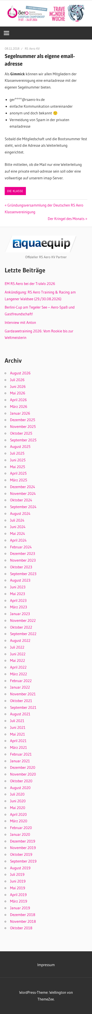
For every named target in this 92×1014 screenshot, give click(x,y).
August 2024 (20, 513)
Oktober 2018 (21, 927)
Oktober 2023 (21, 567)
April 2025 (18, 473)
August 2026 (20, 373)
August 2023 (20, 580)
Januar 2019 (20, 907)
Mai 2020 (17, 807)
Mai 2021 (17, 734)
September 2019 (23, 861)
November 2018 (23, 921)
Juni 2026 (18, 386)
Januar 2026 (20, 413)
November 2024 (23, 493)
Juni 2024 (17, 526)
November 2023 (23, 560)
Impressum (46, 964)
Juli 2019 (17, 874)
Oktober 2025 (21, 433)
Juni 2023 (17, 587)
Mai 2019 (17, 887)
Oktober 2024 (21, 500)
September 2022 (23, 633)
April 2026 (18, 399)
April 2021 (18, 740)
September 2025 (23, 440)
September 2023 (23, 573)
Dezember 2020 (22, 767)
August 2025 (20, 446)
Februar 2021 (21, 754)
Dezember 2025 (22, 419)
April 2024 (18, 540)
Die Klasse (15, 191)
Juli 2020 (17, 794)
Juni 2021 (17, 727)
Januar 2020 (20, 834)
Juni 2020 (18, 800)
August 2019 (20, 867)
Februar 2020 (21, 827)
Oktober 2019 (21, 854)
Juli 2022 (17, 647)
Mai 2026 (17, 393)
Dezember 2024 (22, 486)
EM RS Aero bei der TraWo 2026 (30, 283)
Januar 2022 (20, 687)
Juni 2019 (17, 881)
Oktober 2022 (21, 627)
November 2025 (23, 426)
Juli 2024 (17, 520)
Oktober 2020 (21, 780)
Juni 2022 (17, 654)
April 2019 (18, 894)
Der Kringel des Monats (66, 218)
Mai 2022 (17, 660)
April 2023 (18, 600)
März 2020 (18, 820)
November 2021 (23, 694)
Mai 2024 (17, 533)
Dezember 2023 (22, 553)
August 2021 (20, 714)
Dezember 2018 (22, 914)
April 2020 (18, 814)
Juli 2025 (17, 453)
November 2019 (23, 847)
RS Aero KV (32, 49)
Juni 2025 (17, 460)
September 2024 (23, 506)
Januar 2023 (20, 613)
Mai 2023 (17, 593)
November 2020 (23, 774)
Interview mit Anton (20, 322)
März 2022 (18, 674)
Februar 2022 (21, 680)
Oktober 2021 (21, 700)
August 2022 (20, 640)
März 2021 (18, 747)
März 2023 (18, 607)
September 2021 (23, 707)
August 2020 (20, 787)
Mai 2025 (17, 466)
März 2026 (18, 406)
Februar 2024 (21, 547)
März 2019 (18, 901)
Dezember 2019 (22, 841)
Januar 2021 (20, 760)
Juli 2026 (17, 379)
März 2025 (18, 480)
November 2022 (23, 620)
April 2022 (18, 667)
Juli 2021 (17, 720)
